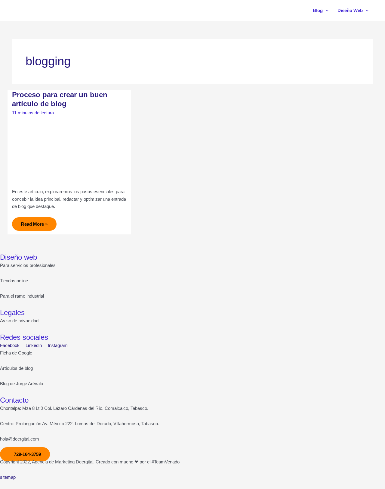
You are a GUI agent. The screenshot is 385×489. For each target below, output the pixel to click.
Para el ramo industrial (22, 296)
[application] (325, 10)
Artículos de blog (16, 368)
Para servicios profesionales (28, 265)
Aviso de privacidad (19, 320)
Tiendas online (14, 280)
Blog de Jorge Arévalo (21, 383)
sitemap (8, 477)
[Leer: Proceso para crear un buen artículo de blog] (69, 150)
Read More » (34, 222)
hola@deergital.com (19, 438)
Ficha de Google (16, 352)
